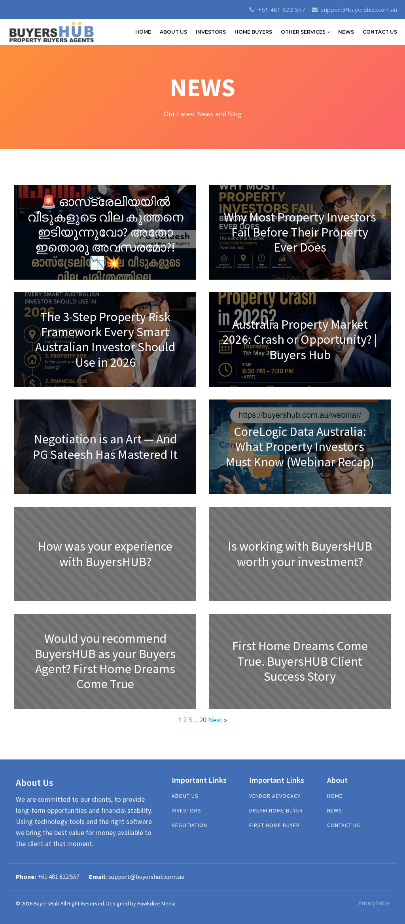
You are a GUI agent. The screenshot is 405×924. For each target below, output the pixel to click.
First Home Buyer (274, 825)
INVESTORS (211, 32)
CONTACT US (380, 32)
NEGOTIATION (189, 825)
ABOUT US (173, 32)
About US (185, 796)
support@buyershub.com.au (359, 9)
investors (186, 810)
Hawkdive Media (156, 903)
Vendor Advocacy (275, 796)
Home (335, 796)
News (346, 32)
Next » (217, 720)
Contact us (343, 825)
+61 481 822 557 (281, 9)
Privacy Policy (374, 903)
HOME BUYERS (253, 32)
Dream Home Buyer (276, 810)
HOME (143, 32)
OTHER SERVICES (303, 32)
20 (202, 720)
